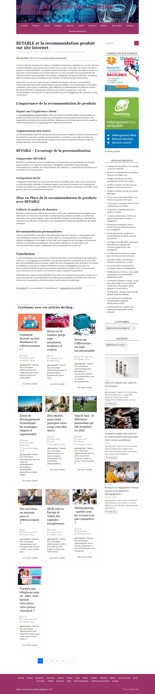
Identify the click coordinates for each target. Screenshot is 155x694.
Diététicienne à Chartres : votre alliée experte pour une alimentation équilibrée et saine (122, 274)
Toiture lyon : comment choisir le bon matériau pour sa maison (123, 204)
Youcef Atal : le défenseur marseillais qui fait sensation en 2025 (84, 423)
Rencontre (60, 681)
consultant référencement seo (53, 58)
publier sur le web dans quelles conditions (64, 9)
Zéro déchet (54, 444)
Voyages (58, 25)
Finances (92, 25)
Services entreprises (77, 31)
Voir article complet (29, 384)
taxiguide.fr (24, 58)
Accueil (24, 25)
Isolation (94, 678)
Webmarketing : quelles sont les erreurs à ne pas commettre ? (84, 515)
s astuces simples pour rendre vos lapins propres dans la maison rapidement (121, 218)
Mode (46, 25)
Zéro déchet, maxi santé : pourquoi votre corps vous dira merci (57, 423)
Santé (81, 25)
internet (34, 260)
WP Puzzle (135, 689)
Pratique (35, 25)
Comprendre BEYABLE (61, 52)
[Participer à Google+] (35, 300)
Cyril (51, 356)
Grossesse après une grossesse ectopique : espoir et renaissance (121, 266)
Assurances (39, 678)
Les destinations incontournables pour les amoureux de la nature (121, 254)
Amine (24, 617)
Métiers (113, 678)
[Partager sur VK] (24, 300)
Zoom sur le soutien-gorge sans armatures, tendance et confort (56, 340)
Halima (25, 356)
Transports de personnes (100, 681)
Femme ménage (124, 678)
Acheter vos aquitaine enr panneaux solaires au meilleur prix (122, 173)
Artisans (130, 25)
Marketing (81, 534)
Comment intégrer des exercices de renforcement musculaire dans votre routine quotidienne (121, 436)
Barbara (52, 530)
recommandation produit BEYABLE (33, 115)
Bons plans (117, 25)
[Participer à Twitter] (41, 300)
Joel (23, 530)
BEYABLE (50, 52)
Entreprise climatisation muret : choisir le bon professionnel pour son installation (121, 227)
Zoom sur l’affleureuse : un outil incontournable (84, 344)
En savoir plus (111, 403)
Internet (70, 25)
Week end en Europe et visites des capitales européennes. (56, 516)
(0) (34, 360)
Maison (104, 25)
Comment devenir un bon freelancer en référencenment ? (30, 342)
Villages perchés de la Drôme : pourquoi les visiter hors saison (120, 179)
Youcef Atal (81, 444)
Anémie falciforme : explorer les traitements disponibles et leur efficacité (120, 309)
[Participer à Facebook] (18, 300)
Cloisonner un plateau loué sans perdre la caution (121, 210)
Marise (25, 440)
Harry (79, 529)
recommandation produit (77, 52)
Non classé (41, 681)
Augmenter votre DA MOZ (71, 288)
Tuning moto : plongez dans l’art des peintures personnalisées (122, 293)
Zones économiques (30, 448)
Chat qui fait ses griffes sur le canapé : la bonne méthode (122, 167)
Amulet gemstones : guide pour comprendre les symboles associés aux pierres (121, 236)
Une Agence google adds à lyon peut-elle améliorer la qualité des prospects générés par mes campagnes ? (123, 246)
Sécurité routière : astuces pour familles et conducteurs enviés (120, 260)
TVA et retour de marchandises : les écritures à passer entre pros (122, 198)
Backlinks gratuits (112, 151)
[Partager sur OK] (30, 300)
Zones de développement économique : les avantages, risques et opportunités (30, 425)
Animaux (21, 678)
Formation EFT (22, 288)
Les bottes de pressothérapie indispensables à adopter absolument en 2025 (119, 301)
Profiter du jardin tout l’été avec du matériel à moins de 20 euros (121, 186)
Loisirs (77, 678)
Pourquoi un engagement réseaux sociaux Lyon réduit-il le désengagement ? (122, 490)
